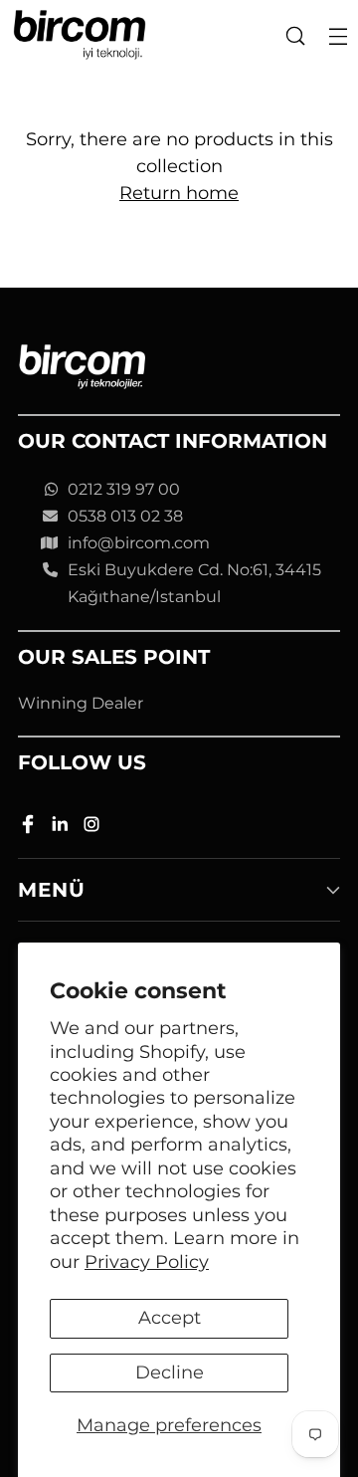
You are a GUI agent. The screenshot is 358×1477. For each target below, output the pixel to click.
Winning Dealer (80, 703)
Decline (169, 1372)
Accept (169, 1318)
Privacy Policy (147, 1262)
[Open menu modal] (337, 35)
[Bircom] (79, 35)
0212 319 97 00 (124, 489)
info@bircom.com (139, 542)
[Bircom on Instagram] (93, 827)
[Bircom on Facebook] (30, 827)
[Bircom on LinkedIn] (62, 827)
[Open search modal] (294, 35)
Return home (179, 193)
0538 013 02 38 (125, 516)
